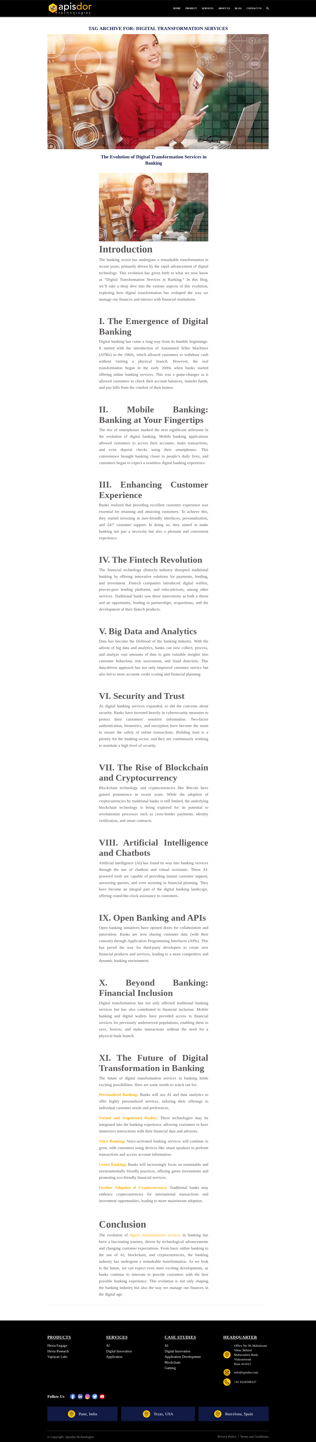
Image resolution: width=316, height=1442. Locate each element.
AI (108, 1345)
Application (114, 1357)
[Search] (266, 8)
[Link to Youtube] (102, 1396)
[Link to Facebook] (73, 1396)
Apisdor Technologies (79, 1437)
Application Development (183, 1357)
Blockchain (172, 1362)
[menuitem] (177, 8)
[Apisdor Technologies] (70, 8)
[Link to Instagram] (87, 1396)
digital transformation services (155, 1235)
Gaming (170, 1368)
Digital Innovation (119, 1351)
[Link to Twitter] (94, 1396)
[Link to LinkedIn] (80, 1396)
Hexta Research (58, 1351)
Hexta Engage (57, 1345)
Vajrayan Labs (57, 1357)
